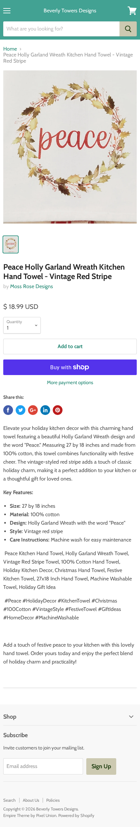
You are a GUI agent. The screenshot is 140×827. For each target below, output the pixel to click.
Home (10, 49)
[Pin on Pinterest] (58, 410)
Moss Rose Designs (31, 286)
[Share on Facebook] (8, 410)
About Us (31, 800)
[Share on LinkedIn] (45, 410)
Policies (53, 800)
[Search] (128, 28)
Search (9, 800)
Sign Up (101, 766)
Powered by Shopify (76, 815)
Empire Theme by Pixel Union (29, 815)
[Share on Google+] (33, 410)
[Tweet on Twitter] (20, 410)
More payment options (70, 382)
